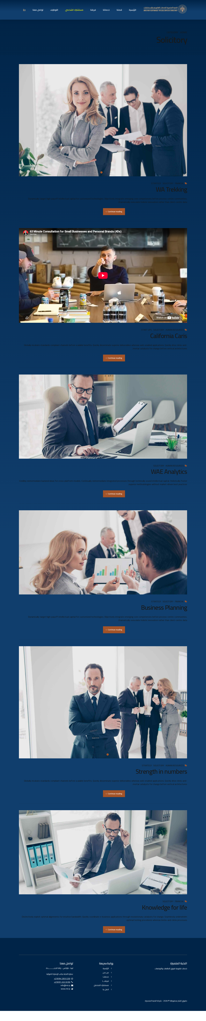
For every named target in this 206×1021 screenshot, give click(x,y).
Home (183, 32)
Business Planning (164, 607)
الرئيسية (132, 10)
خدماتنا (106, 10)
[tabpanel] (103, 120)
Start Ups (146, 330)
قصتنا (119, 10)
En (24, 10)
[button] (182, 120)
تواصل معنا (38, 10)
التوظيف (54, 10)
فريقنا (93, 10)
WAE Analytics (169, 471)
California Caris (168, 336)
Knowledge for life (164, 907)
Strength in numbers (161, 771)
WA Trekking (171, 189)
